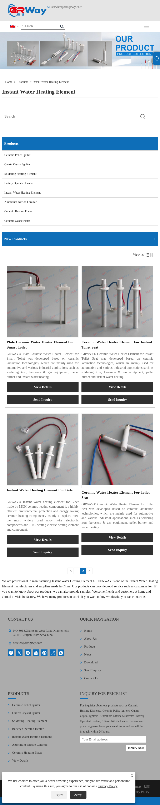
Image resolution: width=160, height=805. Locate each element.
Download (91, 662)
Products (23, 82)
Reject (59, 794)
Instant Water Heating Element (50, 82)
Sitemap (135, 786)
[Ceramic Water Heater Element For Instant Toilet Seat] (117, 301)
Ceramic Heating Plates (18, 211)
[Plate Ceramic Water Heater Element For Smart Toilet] (42, 301)
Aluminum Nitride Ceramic (20, 202)
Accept (78, 794)
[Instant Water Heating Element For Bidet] (42, 449)
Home (8, 82)
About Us (90, 638)
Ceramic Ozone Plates (17, 220)
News (87, 654)
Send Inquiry (42, 399)
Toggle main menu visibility (147, 26)
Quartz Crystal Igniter (17, 164)
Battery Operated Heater (18, 183)
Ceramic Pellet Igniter (17, 155)
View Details (42, 387)
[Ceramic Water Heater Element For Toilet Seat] (117, 449)
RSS (147, 786)
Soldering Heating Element (20, 173)
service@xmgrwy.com (66, 7)
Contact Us (91, 678)
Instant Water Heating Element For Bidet (40, 490)
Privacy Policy (108, 786)
